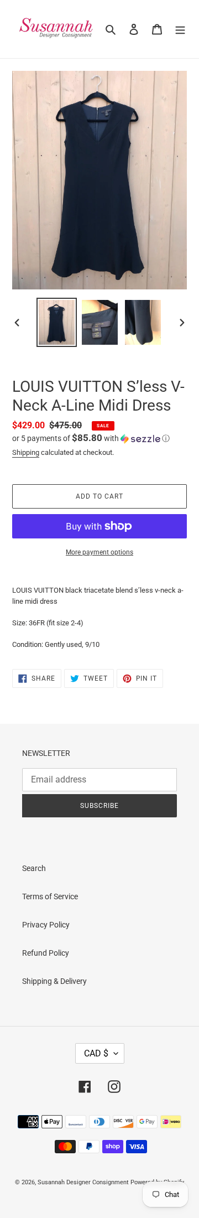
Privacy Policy (46, 924)
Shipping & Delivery (54, 981)
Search (34, 868)
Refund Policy (45, 953)
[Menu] (180, 29)
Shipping (25, 452)
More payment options (99, 552)
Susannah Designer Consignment (83, 1182)
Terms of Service (50, 896)
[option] (56, 322)
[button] (91, 438)
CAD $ (96, 1053)
